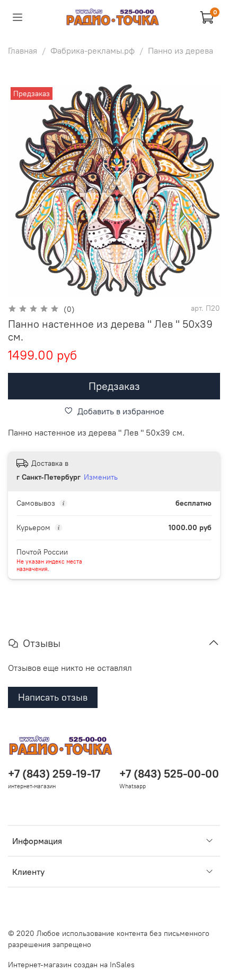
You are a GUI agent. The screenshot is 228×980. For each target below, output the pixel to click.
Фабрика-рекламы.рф (92, 50)
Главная (22, 50)
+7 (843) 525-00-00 (169, 773)
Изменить (101, 477)
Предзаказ (114, 386)
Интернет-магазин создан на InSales (71, 964)
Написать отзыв (52, 697)
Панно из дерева (180, 50)
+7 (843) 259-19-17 (54, 773)
